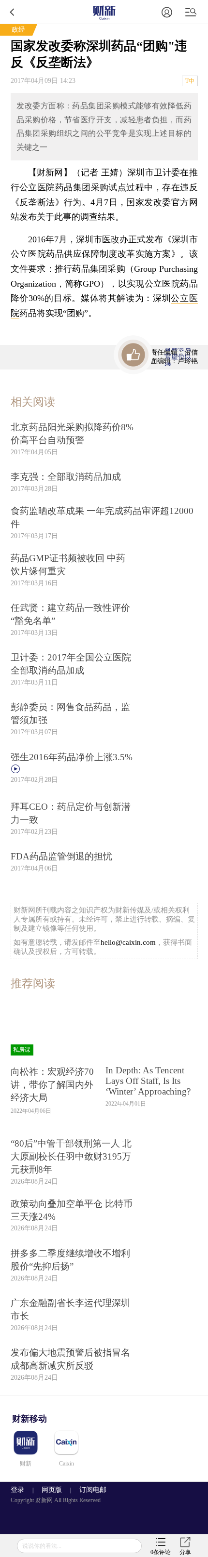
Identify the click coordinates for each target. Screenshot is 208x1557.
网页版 (52, 1489)
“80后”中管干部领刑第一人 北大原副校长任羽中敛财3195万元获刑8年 (71, 1156)
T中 (189, 81)
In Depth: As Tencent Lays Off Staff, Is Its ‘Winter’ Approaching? (148, 1080)
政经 (18, 29)
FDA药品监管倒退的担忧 (61, 856)
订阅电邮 (89, 1489)
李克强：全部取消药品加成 (66, 477)
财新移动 (29, 1419)
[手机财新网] (104, 12)
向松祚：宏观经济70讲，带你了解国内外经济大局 (52, 1085)
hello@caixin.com (128, 942)
